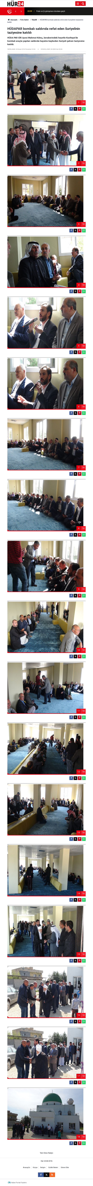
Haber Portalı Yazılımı (19, 1182)
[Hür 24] (15, 3)
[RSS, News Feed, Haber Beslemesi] (52, 1174)
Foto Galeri (24, 20)
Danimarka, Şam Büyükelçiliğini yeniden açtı (51, 11)
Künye (35, 1167)
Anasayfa (13, 20)
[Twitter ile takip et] (46, 1174)
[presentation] (15, 11)
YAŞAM (34, 20)
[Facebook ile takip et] (41, 1174)
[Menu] (78, 3)
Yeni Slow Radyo (46, 1153)
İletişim (42, 1167)
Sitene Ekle (65, 1167)
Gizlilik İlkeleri (53, 1167)
